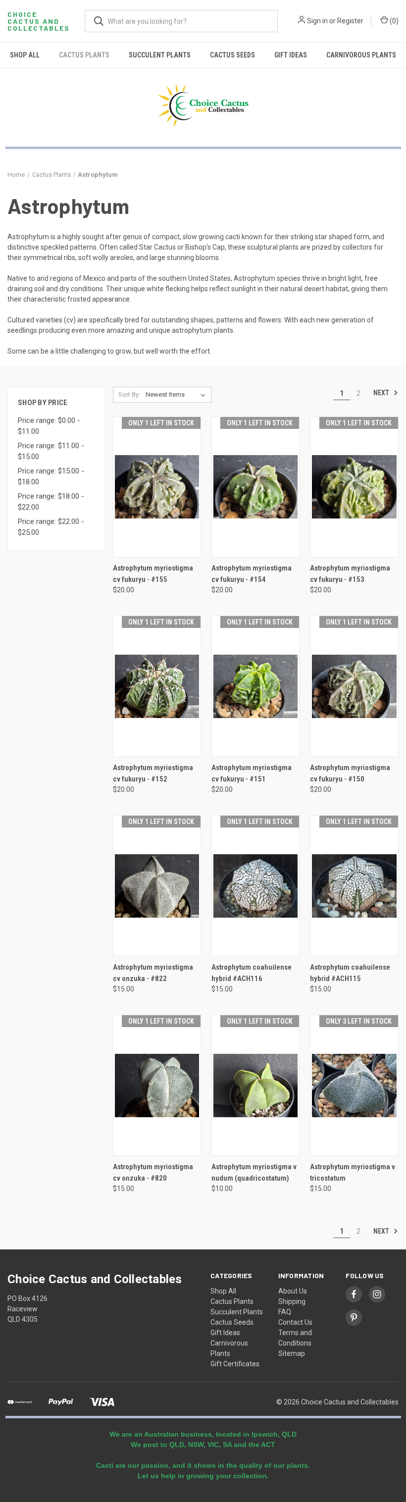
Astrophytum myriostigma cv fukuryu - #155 (153, 574)
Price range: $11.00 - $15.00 (51, 451)
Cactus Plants (84, 55)
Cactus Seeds (232, 55)
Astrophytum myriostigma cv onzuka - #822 (153, 973)
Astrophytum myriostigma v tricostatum (352, 1172)
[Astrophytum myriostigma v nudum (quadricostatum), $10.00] (255, 1085)
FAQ (284, 1312)
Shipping (291, 1301)
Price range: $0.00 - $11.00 (49, 426)
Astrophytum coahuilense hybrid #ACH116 (251, 973)
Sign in (317, 21)
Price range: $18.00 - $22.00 (51, 502)
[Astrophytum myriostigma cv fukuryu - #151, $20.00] (255, 686)
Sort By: (129, 394)
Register (350, 21)
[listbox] (177, 394)
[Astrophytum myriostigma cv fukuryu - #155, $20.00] (157, 487)
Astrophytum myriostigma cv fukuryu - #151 (251, 773)
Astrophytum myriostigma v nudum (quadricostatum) (254, 1172)
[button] (203, 105)
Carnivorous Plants (361, 55)
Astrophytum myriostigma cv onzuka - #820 (153, 1172)
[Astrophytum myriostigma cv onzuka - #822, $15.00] (157, 885)
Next (382, 393)
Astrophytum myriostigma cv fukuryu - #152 (153, 773)
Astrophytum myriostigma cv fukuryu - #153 (350, 574)
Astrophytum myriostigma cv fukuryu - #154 (251, 574)
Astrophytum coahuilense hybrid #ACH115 (350, 973)
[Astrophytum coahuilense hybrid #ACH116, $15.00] (255, 885)
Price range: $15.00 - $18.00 (51, 476)
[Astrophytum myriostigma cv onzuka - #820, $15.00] (157, 1085)
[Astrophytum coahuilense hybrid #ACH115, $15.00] (354, 885)
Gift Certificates (234, 1364)
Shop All (25, 55)
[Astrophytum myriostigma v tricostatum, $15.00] (354, 1085)
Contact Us (295, 1322)
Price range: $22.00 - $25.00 (51, 527)
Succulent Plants (160, 55)
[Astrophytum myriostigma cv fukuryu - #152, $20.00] (157, 686)
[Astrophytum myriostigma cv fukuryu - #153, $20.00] (354, 487)
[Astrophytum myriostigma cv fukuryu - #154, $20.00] (255, 487)
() (393, 21)
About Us (292, 1291)
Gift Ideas (290, 55)
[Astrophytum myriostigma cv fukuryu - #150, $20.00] (354, 686)
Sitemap (291, 1353)
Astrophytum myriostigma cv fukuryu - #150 (350, 773)
